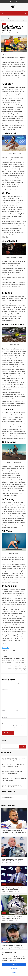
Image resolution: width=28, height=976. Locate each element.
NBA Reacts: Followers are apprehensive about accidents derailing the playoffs (16, 667)
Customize (14, 968)
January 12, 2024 (13, 834)
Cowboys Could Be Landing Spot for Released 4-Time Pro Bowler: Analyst (12, 786)
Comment (5, 689)
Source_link (5, 648)
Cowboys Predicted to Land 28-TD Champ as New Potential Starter (14, 779)
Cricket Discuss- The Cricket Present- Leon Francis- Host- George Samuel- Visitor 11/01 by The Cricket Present (14, 659)
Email (16, 710)
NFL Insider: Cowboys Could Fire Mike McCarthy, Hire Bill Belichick (12, 772)
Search (3, 741)
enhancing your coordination (11, 184)
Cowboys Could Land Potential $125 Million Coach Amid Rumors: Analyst (14, 765)
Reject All (14, 972)
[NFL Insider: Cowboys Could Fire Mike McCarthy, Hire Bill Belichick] (14, 876)
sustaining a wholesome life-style (14, 591)
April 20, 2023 (13, 32)
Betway (22, 98)
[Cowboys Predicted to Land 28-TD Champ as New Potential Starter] (14, 905)
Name (4, 710)
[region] (14, 962)
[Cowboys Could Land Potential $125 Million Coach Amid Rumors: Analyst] (14, 847)
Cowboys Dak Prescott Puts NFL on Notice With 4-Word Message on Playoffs (13, 759)
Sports (4, 24)
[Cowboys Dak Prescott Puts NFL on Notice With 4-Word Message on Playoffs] (14, 818)
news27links (6, 32)
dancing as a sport (7, 505)
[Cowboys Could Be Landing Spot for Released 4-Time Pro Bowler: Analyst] (14, 933)
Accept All (14, 964)
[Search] (25, 13)
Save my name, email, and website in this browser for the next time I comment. (14, 726)
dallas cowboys (6, 941)
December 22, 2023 (14, 948)
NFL (14, 7)
